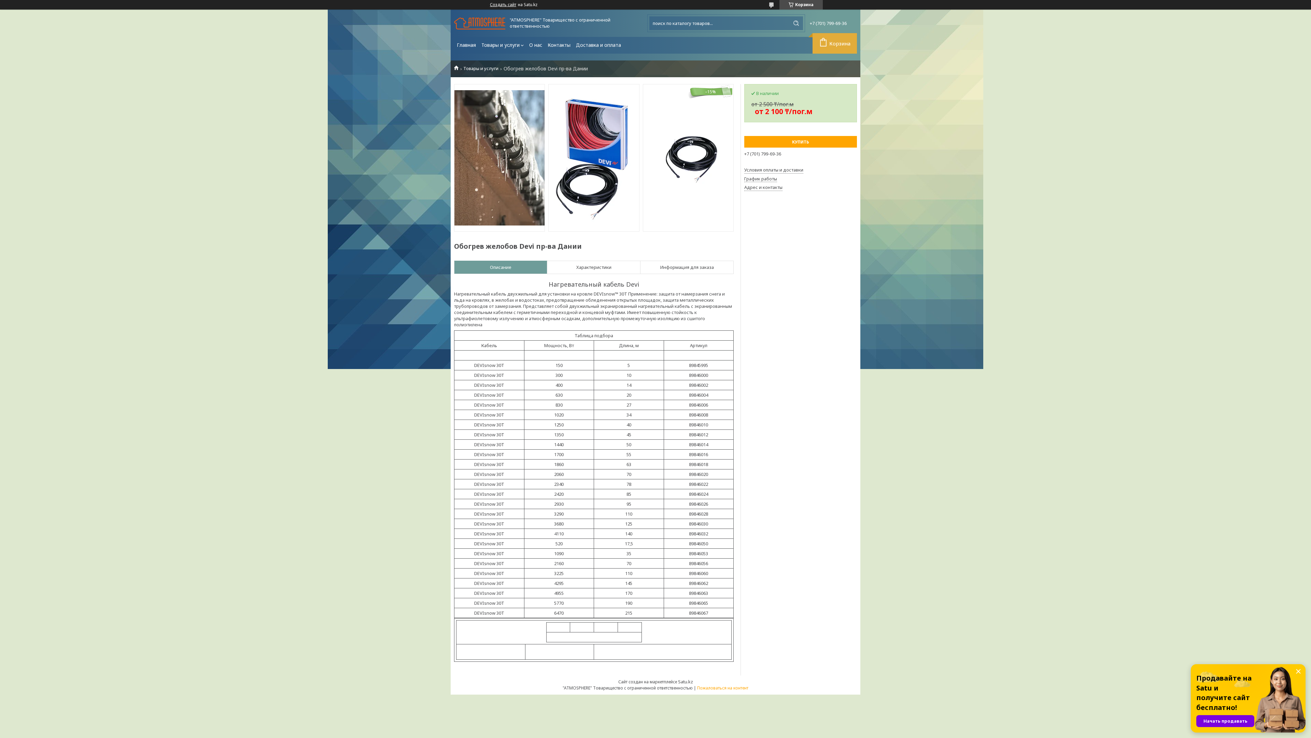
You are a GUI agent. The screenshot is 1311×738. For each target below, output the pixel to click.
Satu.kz (685, 682)
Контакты (559, 45)
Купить (800, 142)
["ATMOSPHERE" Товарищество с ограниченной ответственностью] (479, 23)
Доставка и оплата (598, 45)
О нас (535, 45)
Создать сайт (503, 4)
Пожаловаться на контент (722, 688)
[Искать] (796, 23)
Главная (466, 45)
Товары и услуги (500, 45)
